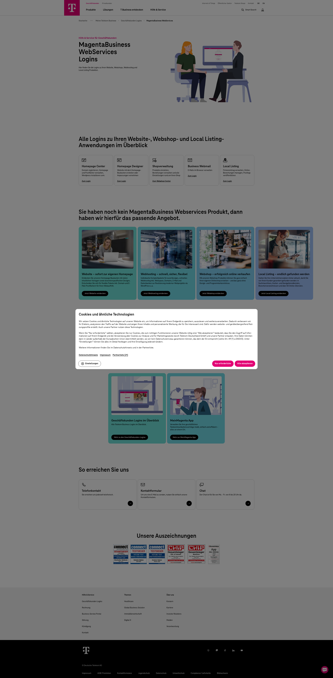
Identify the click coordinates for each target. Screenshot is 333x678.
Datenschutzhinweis (88, 355)
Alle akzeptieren (245, 363)
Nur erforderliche (223, 363)
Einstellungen (91, 363)
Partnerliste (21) (120, 355)
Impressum (105, 355)
